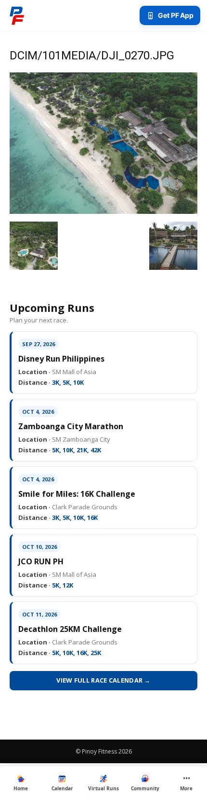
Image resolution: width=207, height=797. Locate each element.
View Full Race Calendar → (103, 680)
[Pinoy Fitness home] (17, 15)
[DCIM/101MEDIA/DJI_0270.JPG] (103, 211)
